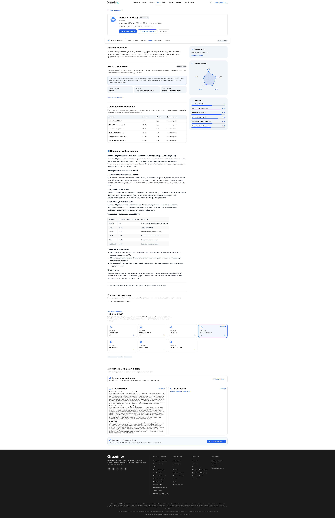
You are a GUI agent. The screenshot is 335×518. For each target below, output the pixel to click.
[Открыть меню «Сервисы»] (140, 2)
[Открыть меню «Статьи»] (147, 2)
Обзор (129, 40)
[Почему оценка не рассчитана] (147, 17)
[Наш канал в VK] (113, 469)
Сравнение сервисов (159, 478)
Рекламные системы (159, 470)
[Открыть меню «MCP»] (166, 2)
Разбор (150, 40)
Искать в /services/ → (219, 379)
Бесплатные (128, 357)
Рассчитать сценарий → (198, 55)
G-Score (135, 40)
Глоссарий (176, 478)
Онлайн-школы (157, 472)
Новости (175, 470)
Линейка (167, 40)
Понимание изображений (115, 357)
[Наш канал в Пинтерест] (125, 469)
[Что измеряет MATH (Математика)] (123, 133)
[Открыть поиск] (211, 2)
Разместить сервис (197, 467)
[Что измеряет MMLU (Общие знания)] (124, 125)
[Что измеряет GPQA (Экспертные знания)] (127, 137)
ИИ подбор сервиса (178, 484)
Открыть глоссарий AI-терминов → (181, 391)
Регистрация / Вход (221, 2)
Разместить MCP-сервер (199, 472)
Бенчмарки (143, 40)
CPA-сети (156, 467)
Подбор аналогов (158, 481)
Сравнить (165, 31)
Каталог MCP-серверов (160, 487)
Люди (174, 481)
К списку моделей (116, 10)
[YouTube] (121, 469)
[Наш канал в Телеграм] (109, 469)
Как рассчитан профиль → (115, 97)
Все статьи (223, 388)
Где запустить (159, 40)
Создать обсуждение (148, 31)
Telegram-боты (157, 490)
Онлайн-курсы (177, 464)
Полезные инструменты (179, 475)
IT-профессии (177, 461)
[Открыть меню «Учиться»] (182, 2)
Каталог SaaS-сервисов (160, 461)
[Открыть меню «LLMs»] (160, 2)
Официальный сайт (126, 31)
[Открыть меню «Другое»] (174, 2)
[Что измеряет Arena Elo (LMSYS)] (121, 121)
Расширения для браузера (161, 493)
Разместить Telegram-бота (199, 470)
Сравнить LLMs (157, 484)
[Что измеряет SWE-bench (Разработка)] (126, 140)
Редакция (195, 461)
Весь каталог (161, 388)
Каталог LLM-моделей (159, 475)
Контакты (194, 464)
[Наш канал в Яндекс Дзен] (117, 469)
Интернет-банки (157, 464)
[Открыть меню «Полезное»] (195, 2)
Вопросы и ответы (178, 472)
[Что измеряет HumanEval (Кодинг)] (122, 129)
